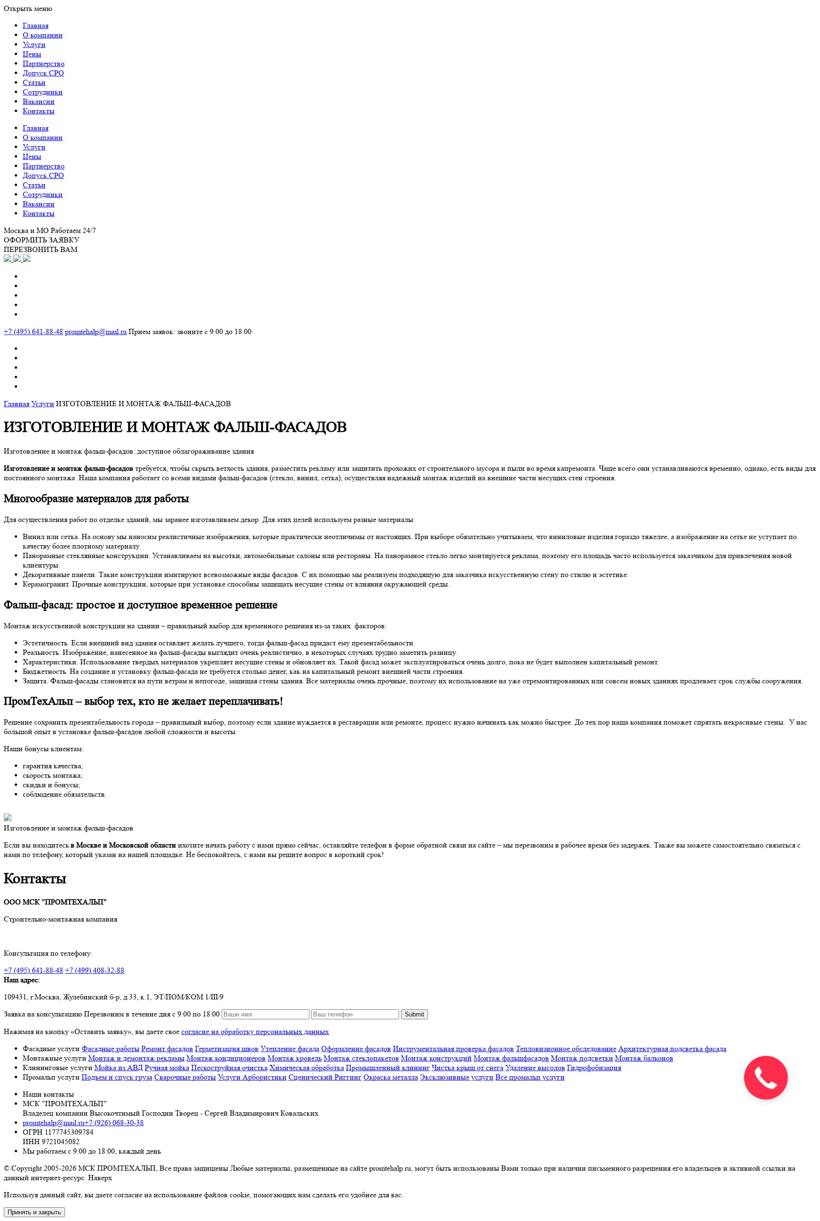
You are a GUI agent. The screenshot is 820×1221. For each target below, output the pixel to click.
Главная (35, 25)
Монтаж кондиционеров (226, 1058)
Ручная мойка (167, 1067)
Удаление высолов (535, 1067)
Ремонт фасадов (167, 1048)
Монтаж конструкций (436, 1058)
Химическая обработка (307, 1067)
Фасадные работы (111, 1048)
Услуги (34, 44)
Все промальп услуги (530, 1076)
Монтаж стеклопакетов (361, 1058)
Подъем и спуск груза (117, 1076)
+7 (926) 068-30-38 (114, 1122)
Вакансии (39, 101)
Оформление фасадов (356, 1048)
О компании (43, 34)
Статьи (34, 82)
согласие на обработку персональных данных (255, 1031)
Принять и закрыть (34, 1212)
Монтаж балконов (644, 1058)
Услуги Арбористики (252, 1076)
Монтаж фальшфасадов (511, 1058)
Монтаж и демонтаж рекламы (136, 1058)
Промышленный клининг (388, 1067)
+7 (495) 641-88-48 (33, 331)
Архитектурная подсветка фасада (672, 1048)
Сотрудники (43, 91)
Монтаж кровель (295, 1058)
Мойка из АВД (118, 1067)
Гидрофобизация (594, 1067)
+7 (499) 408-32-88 (94, 970)
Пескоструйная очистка (229, 1067)
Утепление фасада (290, 1048)
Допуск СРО (43, 72)
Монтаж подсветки (582, 1058)
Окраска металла (390, 1076)
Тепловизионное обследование (566, 1048)
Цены (32, 53)
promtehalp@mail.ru (96, 331)
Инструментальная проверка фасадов (453, 1048)
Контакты (39, 110)
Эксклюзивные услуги (457, 1076)
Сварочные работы (185, 1076)
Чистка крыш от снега (467, 1067)
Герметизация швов (227, 1048)
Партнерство (44, 63)
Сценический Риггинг (325, 1076)
